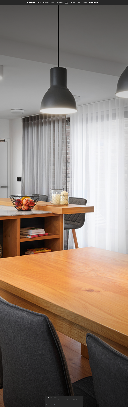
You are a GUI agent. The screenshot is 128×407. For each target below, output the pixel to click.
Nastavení (53, 404)
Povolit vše (48, 404)
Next (126, 208)
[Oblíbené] (99, 2)
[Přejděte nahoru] (126, 405)
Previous (2, 208)
